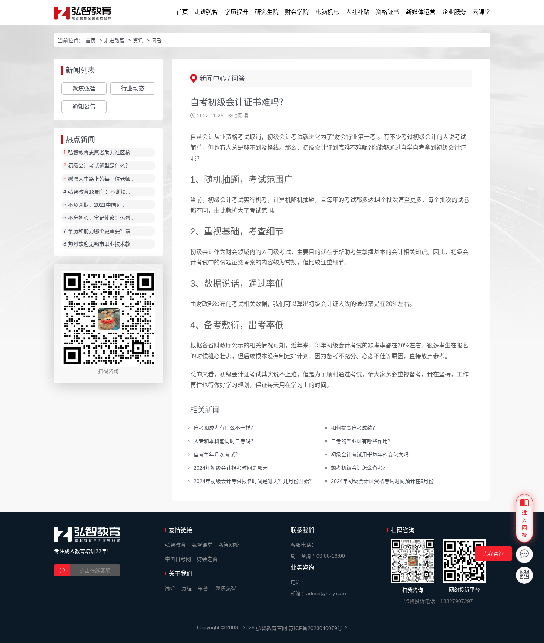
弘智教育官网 (271, 628)
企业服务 (454, 12)
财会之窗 (207, 559)
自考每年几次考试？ (217, 454)
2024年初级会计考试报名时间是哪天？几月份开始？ (254, 481)
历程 (186, 588)
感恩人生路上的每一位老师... (101, 179)
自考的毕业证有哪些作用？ (362, 441)
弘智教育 (175, 545)
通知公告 (84, 106)
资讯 (138, 40)
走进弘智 (206, 12)
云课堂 (481, 12)
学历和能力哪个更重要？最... (101, 231)
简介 (170, 588)
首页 (182, 12)
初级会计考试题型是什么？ (99, 166)
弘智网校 (228, 545)
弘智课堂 (202, 545)
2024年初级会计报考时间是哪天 (231, 467)
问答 (156, 40)
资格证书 (387, 12)
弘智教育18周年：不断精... (99, 192)
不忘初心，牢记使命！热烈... (101, 218)
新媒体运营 (421, 12)
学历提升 (236, 12)
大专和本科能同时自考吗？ (225, 441)
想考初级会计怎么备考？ (359, 467)
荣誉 (203, 588)
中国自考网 (178, 559)
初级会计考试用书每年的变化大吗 (370, 454)
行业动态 (133, 88)
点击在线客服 (95, 570)
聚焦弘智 (84, 88)
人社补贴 (357, 12)
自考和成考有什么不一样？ (225, 428)
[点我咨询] (524, 554)
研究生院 (267, 12)
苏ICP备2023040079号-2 (318, 628)
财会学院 (297, 12)
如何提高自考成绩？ (354, 428)
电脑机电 (327, 12)
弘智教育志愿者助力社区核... (101, 153)
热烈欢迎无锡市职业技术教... (101, 244)
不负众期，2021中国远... (97, 205)
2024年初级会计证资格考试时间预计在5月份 (382, 481)
